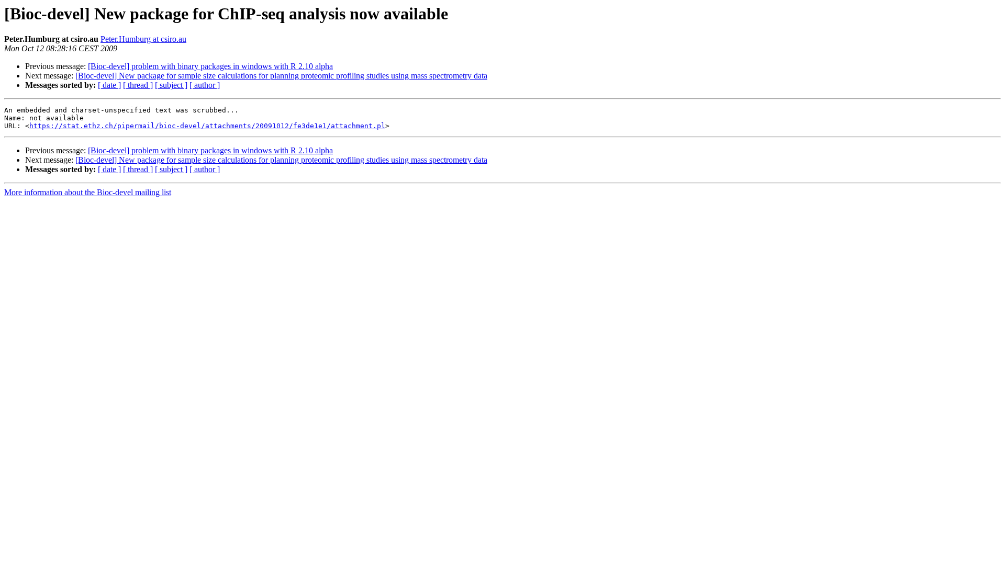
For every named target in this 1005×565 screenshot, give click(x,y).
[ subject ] (171, 85)
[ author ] (204, 85)
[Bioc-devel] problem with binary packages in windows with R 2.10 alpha (210, 66)
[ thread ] (138, 85)
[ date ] (109, 85)
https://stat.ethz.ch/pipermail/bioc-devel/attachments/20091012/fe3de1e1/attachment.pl (207, 126)
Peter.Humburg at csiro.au (143, 39)
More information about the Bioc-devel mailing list (87, 192)
